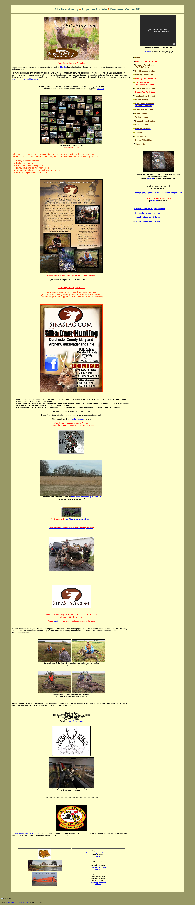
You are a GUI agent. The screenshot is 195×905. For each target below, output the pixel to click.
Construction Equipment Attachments (98, 853)
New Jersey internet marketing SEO (17, 902)
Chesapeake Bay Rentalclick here (98, 868)
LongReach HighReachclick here (98, 883)
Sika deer (63, 67)
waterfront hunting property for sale (149, 209)
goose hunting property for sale (147, 217)
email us (100, 89)
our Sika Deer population (77, 519)
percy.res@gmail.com (74, 721)
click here (98, 856)
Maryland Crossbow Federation (28, 833)
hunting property (78, 419)
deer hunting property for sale (147, 213)
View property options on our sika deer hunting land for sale (158, 194)
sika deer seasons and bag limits (25, 79)
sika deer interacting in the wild (86, 497)
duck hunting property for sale (147, 221)
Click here (147, 52)
